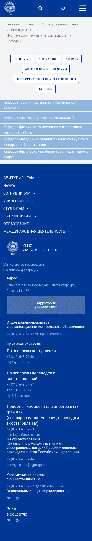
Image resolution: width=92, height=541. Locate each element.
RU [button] (63, 8)
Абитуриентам (19, 177)
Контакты (46, 89)
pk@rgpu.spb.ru (18, 362)
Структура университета (60, 24)
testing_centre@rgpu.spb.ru (26, 465)
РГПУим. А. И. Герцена (39, 247)
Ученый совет (48, 58)
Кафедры (72, 58)
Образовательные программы (46, 68)
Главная (13, 24)
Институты (19, 30)
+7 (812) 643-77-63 (20, 429)
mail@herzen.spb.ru (49, 334)
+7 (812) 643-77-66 (20, 356)
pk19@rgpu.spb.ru (19, 395)
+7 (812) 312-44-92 (20, 334)
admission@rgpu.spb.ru (23, 434)
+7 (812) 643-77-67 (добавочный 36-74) (35, 486)
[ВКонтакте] (10, 498)
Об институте (22, 58)
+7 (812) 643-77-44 (20, 459)
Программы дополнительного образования (46, 78)
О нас (30, 24)
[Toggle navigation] (83, 8)
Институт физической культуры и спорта (37, 35)
